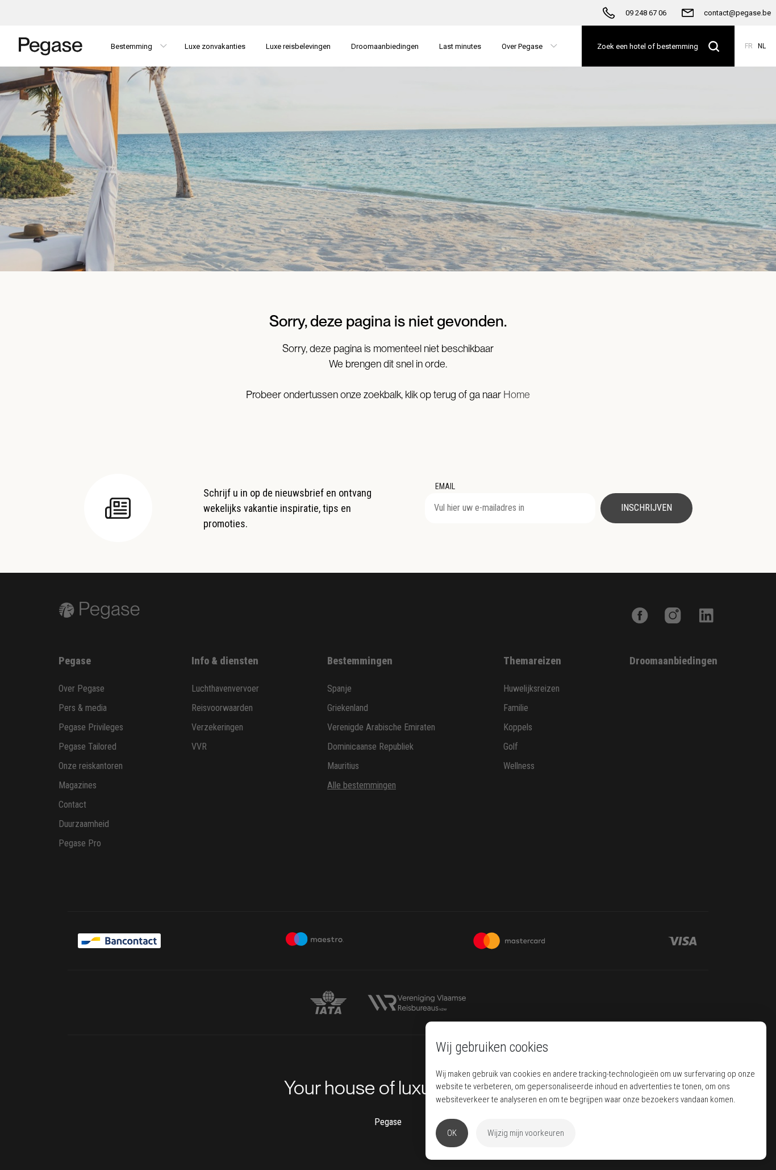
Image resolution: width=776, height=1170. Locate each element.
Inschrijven (646, 507)
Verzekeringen (217, 727)
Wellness (519, 765)
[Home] (47, 46)
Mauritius (343, 765)
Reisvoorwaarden (222, 707)
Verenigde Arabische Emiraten (381, 727)
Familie (515, 707)
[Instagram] (673, 614)
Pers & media (83, 707)
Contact (72, 804)
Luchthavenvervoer (225, 688)
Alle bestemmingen (361, 785)
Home (516, 394)
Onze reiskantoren (91, 765)
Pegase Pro (80, 843)
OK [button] (452, 1133)
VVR (199, 746)
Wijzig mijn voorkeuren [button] (525, 1133)
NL (762, 46)
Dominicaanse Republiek (370, 746)
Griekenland (347, 707)
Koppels (517, 727)
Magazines (78, 785)
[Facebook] (640, 614)
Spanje (339, 688)
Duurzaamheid (84, 823)
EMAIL (445, 486)
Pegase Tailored (87, 746)
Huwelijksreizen (531, 688)
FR (749, 46)
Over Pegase (82, 688)
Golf (510, 746)
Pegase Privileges (91, 727)
